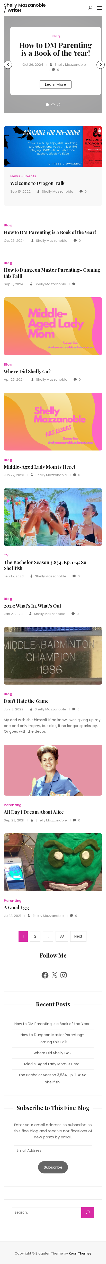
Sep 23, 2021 (14, 820)
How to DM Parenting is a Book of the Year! (55, 49)
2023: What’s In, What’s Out (32, 606)
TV (6, 555)
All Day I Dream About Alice (34, 812)
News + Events (23, 176)
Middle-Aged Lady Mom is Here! (39, 467)
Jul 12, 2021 (12, 915)
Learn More (55, 84)
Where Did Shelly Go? (27, 371)
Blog (55, 36)
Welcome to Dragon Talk (37, 183)
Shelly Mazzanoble (70, 64)
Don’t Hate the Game (26, 701)
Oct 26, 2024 (32, 64)
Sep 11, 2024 (13, 284)
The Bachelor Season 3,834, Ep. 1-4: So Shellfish (45, 565)
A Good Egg (16, 907)
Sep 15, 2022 (20, 191)
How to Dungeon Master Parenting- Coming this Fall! (52, 273)
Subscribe (53, 1167)
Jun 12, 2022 (13, 709)
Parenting (13, 805)
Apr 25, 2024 (14, 379)
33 (63, 936)
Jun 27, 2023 (14, 474)
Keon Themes (80, 1253)
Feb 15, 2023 (14, 576)
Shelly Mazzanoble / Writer (25, 7)
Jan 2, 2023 (13, 613)
